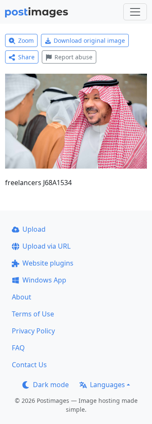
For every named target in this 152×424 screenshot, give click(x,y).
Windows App (44, 280)
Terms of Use (33, 314)
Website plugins (47, 263)
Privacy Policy (33, 330)
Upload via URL (46, 246)
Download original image (89, 40)
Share (26, 57)
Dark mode (51, 384)
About (21, 297)
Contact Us (29, 364)
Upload (34, 229)
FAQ (18, 347)
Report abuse (73, 57)
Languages (107, 384)
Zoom (26, 40)
